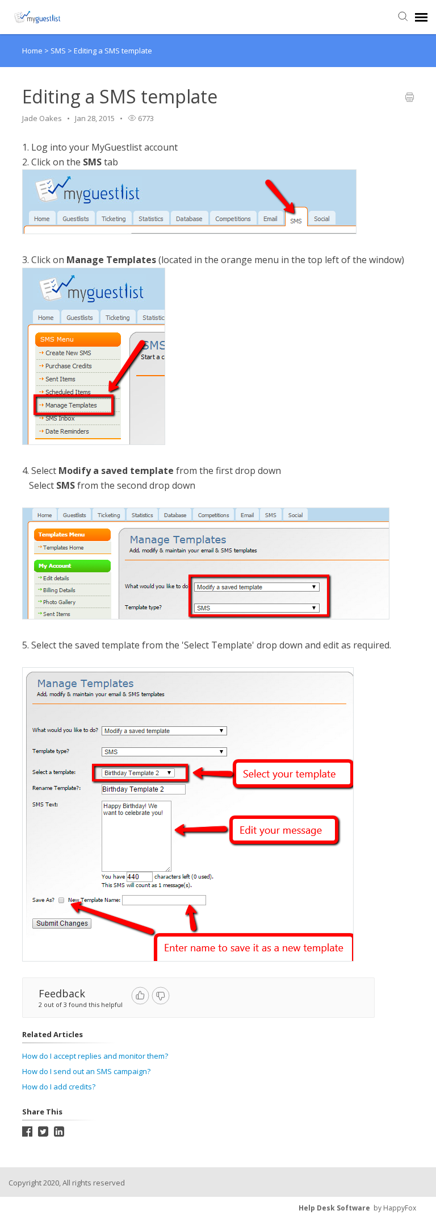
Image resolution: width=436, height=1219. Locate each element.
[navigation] (421, 17)
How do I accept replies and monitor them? (95, 1056)
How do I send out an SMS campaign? (86, 1071)
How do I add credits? (58, 1086)
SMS (59, 50)
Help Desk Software (334, 1208)
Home (32, 50)
